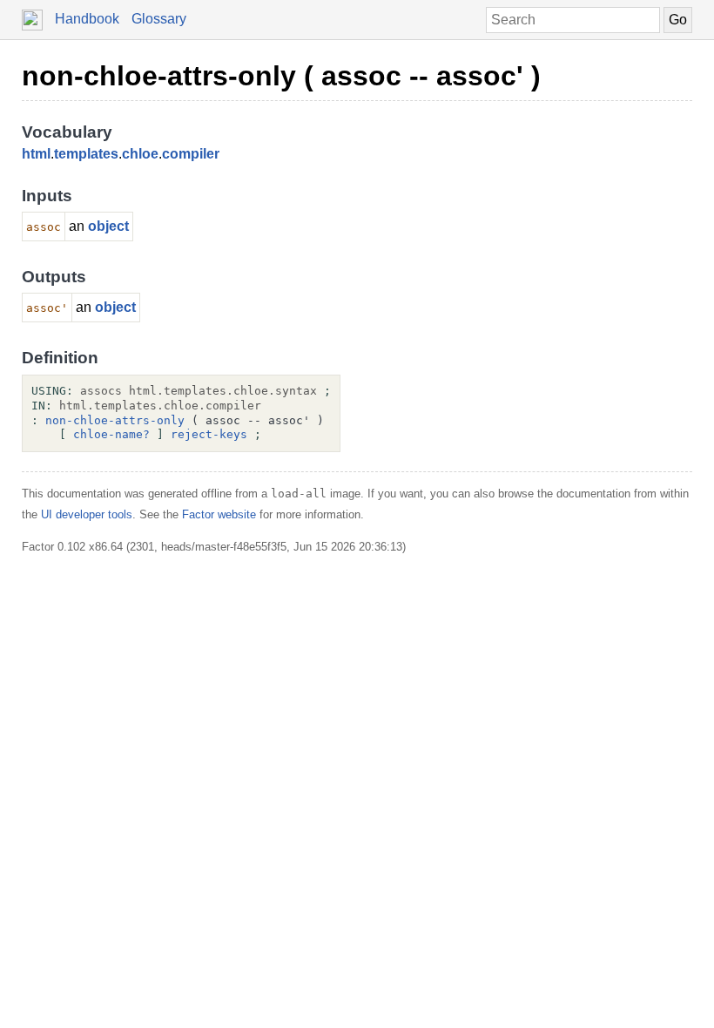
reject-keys (209, 434)
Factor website (219, 514)
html (36, 153)
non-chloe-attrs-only (115, 420)
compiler (190, 153)
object (108, 226)
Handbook (87, 18)
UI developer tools (86, 514)
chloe (140, 153)
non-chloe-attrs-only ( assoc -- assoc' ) (281, 75)
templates (86, 153)
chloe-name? (111, 434)
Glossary (158, 18)
